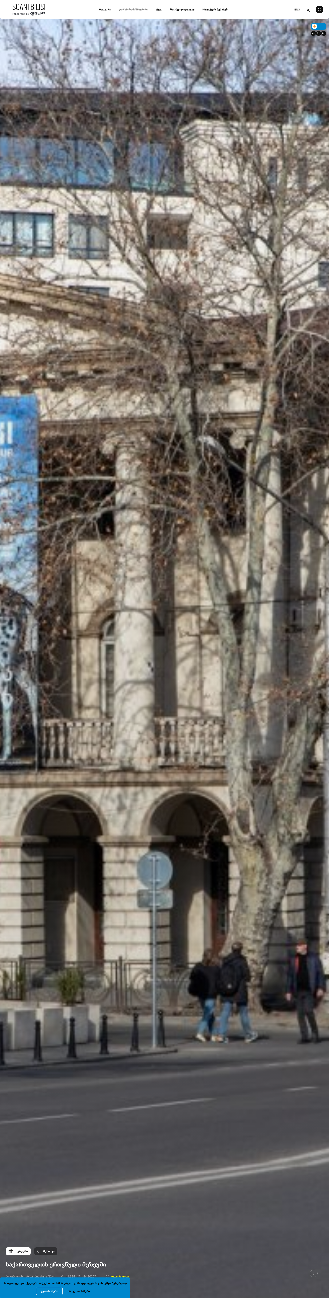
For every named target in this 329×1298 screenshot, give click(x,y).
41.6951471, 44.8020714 (83, 1276)
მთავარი (105, 9)
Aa (313, 33)
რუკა (159, 9)
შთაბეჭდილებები (182, 9)
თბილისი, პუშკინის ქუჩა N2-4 (32, 1276)
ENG (297, 9)
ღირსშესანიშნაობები (133, 9)
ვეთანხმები (49, 1291)
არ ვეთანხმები (79, 1291)
